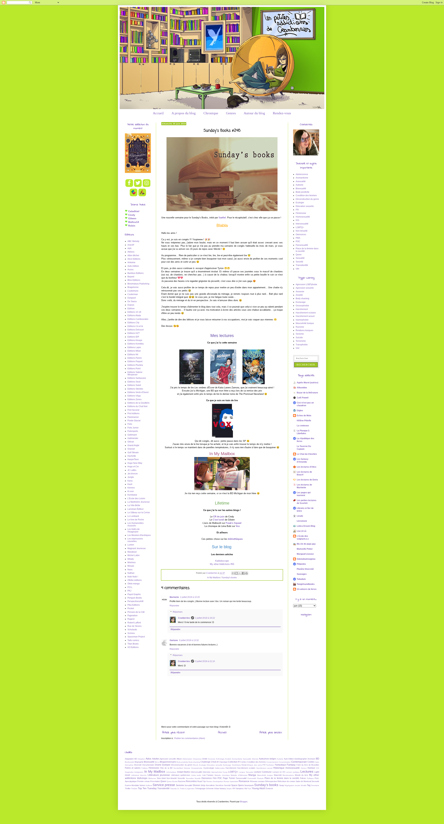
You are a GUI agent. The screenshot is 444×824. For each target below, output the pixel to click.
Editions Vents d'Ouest (137, 392)
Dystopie (166, 765)
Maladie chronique (222, 775)
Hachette (131, 456)
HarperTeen (133, 459)
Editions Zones (134, 399)
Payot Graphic (134, 594)
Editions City (133, 322)
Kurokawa (132, 495)
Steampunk (249, 785)
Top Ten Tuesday (147, 788)
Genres (231, 113)
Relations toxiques (304, 330)
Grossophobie (302, 305)
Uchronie (210, 788)
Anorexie (300, 291)
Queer (299, 254)
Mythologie (142, 778)
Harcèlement (302, 309)
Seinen (142, 785)
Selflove (149, 785)
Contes (311, 762)
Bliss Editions (133, 280)
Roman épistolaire (231, 781)
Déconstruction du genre (307, 199)
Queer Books (172, 781)
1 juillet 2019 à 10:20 (190, 597)
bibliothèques (235, 539)
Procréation (155, 781)
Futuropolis (132, 431)
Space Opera (237, 785)
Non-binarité (302, 231)
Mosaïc (130, 566)
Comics (243, 762)
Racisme (300, 327)
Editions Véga (134, 396)
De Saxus (132, 301)
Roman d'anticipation (214, 781)
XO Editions (133, 647)
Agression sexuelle (305, 288)
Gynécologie (208, 768)
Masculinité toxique (305, 323)
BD (317, 758)
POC (298, 241)
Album (179, 759)
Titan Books (133, 644)
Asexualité (301, 181)
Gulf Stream (133, 452)
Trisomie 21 (174, 788)
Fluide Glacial (133, 420)
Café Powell (302, 397)
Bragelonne (133, 287)
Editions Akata (134, 315)
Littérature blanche (139, 775)
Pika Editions (133, 605)
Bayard (130, 276)
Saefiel (222, 217)
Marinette (174, 597)
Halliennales (220, 768)
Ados (148, 758)
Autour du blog (254, 113)
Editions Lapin (134, 347)
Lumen (130, 545)
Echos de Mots (304, 415)
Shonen (196, 785)
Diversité (138, 765)
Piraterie (260, 778)
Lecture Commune (263, 772)
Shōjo (203, 785)
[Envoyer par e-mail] (233, 573)
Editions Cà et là (135, 326)
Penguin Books (134, 598)
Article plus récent (173, 732)
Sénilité (303, 785)
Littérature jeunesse (159, 775)
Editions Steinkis (135, 389)
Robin (131, 225)
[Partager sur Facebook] (243, 573)
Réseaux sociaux (257, 781)
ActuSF (130, 245)
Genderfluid (178, 768)
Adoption (141, 759)
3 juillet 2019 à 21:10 (205, 661)
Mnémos (131, 562)
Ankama (131, 262)
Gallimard (132, 435)
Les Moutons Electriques (139, 535)
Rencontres (191, 781)
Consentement (272, 762)
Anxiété (299, 295)
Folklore (145, 768)
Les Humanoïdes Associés (135, 524)
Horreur (304, 768)
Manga (252, 775)
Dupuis (130, 305)
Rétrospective (271, 781)
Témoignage (200, 788)
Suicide (299, 337)
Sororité (299, 262)
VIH (297, 269)
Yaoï (249, 788)
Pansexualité (302, 245)
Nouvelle (181, 778)
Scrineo (131, 633)
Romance (244, 781)
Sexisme (300, 334)
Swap (281, 785)
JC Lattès (131, 470)
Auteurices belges (267, 759)
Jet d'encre (132, 473)
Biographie (139, 762)
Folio (129, 424)
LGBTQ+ (300, 227)
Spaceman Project (136, 636)
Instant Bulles (183, 772)
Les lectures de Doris (307, 480)
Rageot (130, 619)
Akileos (130, 252)
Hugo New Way (134, 463)
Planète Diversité (305, 569)
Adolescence (302, 174)
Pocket (130, 608)
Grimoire (187, 768)
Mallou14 (133, 222)
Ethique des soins (254, 765)
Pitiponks (301, 564)
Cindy (131, 215)
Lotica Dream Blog (306, 526)
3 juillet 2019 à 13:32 (189, 640)
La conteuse (303, 425)
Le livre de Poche (135, 519)
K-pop (225, 772)
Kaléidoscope (222, 561)
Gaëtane (174, 640)
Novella (197, 778)
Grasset (131, 449)
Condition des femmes (306, 195)
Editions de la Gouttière (138, 403)
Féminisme (301, 213)
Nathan (130, 573)
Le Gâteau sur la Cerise (138, 512)
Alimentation (187, 759)
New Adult (161, 778)
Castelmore (132, 291)
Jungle (130, 477)
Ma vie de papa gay (306, 544)
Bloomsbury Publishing (138, 284)
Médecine (152, 778)
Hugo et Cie (133, 466)
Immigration (138, 772)
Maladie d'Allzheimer (239, 775)
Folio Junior (133, 427)
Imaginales (129, 772)
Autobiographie (300, 759)
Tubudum (301, 579)
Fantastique (280, 765)
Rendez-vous (282, 113)
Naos (130, 569)
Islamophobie (302, 320)
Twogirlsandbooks (306, 584)
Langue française (246, 772)
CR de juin (218, 516)
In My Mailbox (213, 577)
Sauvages (302, 574)
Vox (238, 526)
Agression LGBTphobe (306, 284)
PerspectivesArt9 (135, 601)
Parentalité (251, 778)
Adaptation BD (131, 759)
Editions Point (133, 368)
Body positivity (302, 192)
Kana (130, 481)
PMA (298, 238)
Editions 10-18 (134, 312)
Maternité (278, 775)
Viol (297, 348)
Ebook (195, 765)
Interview (206, 772)
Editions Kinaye (134, 340)
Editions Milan (134, 351)
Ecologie (300, 202)
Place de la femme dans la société (281, 778)
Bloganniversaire (168, 762)
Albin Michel (133, 255)
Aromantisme (302, 178)
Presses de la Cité (136, 612)
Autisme (299, 185)
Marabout (131, 552)
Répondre (174, 605)
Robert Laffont (134, 622)
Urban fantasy (220, 788)
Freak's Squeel (233, 523)
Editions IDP (133, 337)
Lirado (300, 516)
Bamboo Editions (135, 273)
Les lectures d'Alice (306, 467)
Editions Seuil (133, 382)
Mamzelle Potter (305, 549)
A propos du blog (184, 113)
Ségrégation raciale (292, 785)
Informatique (171, 772)
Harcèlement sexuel (305, 316)
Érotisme (269, 788)
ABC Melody (133, 241)
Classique (223, 762)
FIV (297, 209)
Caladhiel (133, 211)
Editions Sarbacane (136, 378)
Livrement (302, 521)
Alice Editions (133, 259)
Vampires (240, 788)
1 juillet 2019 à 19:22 (205, 618)
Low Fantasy (208, 775)
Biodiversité (129, 762)
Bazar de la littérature (307, 392)
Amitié (204, 759)
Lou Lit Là (301, 531)
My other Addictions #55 (222, 564)
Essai (244, 765)
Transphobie (302, 344)
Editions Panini (134, 358)
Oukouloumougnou (306, 559)
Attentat (255, 759)
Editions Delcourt (135, 329)
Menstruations (288, 775)
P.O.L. (130, 587)
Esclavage (301, 302)
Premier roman (143, 781)
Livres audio (196, 775)
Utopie (229, 788)
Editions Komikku (135, 344)
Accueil (158, 113)
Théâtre (134, 788)
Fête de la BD (166, 768)
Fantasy (291, 764)
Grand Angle (133, 445)
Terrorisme (301, 341)
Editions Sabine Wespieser (134, 373)
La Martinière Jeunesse (138, 502)
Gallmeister (132, 438)
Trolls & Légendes (187, 788)
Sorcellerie (210, 785)
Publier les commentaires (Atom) (189, 738)
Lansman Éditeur (135, 509)
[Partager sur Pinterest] (246, 573)
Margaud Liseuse (305, 554)
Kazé (129, 484)
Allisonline (302, 387)
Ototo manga (133, 583)
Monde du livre (301, 775)
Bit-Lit (157, 762)
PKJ (129, 591)
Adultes (155, 759)
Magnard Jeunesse (136, 548)
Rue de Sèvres (134, 626)
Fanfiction (270, 765)
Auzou (130, 269)
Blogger (243, 801)
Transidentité (302, 265)
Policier (303, 778)
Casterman (132, 294)
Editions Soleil (134, 385)
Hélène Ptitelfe (304, 420)
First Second (133, 410)
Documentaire (148, 765)
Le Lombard (133, 516)
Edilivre (131, 308)
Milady (130, 559)
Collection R (234, 762)
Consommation (285, 762)
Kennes (131, 487)
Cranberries (184, 618)
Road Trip (201, 781)
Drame (158, 765)
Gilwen (131, 218)
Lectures (306, 771)
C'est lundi (218, 519)
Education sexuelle (305, 206)
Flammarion (133, 417)
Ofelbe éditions (134, 580)
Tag (308, 785)
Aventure (311, 759)
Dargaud (131, 298)
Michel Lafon (133, 555)
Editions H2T (133, 333)
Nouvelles (190, 778)
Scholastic (132, 629)
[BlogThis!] (236, 573)
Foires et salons (132, 768)
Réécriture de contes (286, 781)
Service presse (164, 785)
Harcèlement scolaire (306, 312)
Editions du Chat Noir (137, 406)
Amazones (197, 759)
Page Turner (229, 778)
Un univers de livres (307, 589)
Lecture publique (293, 772)
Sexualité (300, 258)
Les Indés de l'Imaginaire (133, 530)
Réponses (177, 612)
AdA (129, 248)
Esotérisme (236, 765)
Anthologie (220, 759)
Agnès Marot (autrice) (307, 382)
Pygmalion (132, 615)
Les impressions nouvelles (135, 539)
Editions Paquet (134, 361)
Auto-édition (133, 266)
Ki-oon (130, 491)
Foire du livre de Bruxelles (307, 765)
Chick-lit (215, 762)
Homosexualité (303, 217)
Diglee (300, 410)
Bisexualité (301, 188)
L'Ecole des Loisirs (136, 498)
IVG (297, 220)
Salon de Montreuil (303, 781)
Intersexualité (302, 224)
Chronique (210, 113)
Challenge (205, 762)
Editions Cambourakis (137, 319)
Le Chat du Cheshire (307, 454)
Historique (278, 767)
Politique (310, 778)
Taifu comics (133, 640)
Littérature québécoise (180, 775)
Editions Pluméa (135, 365)
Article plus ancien (270, 732)
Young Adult (258, 788)
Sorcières (219, 785)
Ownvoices (301, 234)
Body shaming (302, 298)
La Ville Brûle (133, 505)
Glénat (130, 442)
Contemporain (299, 761)
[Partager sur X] (240, 573)
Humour (311, 768)
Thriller (128, 788)
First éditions (133, 413)
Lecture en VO (278, 772)
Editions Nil (132, 354)
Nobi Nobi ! (132, 576)
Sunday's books (229, 577)
